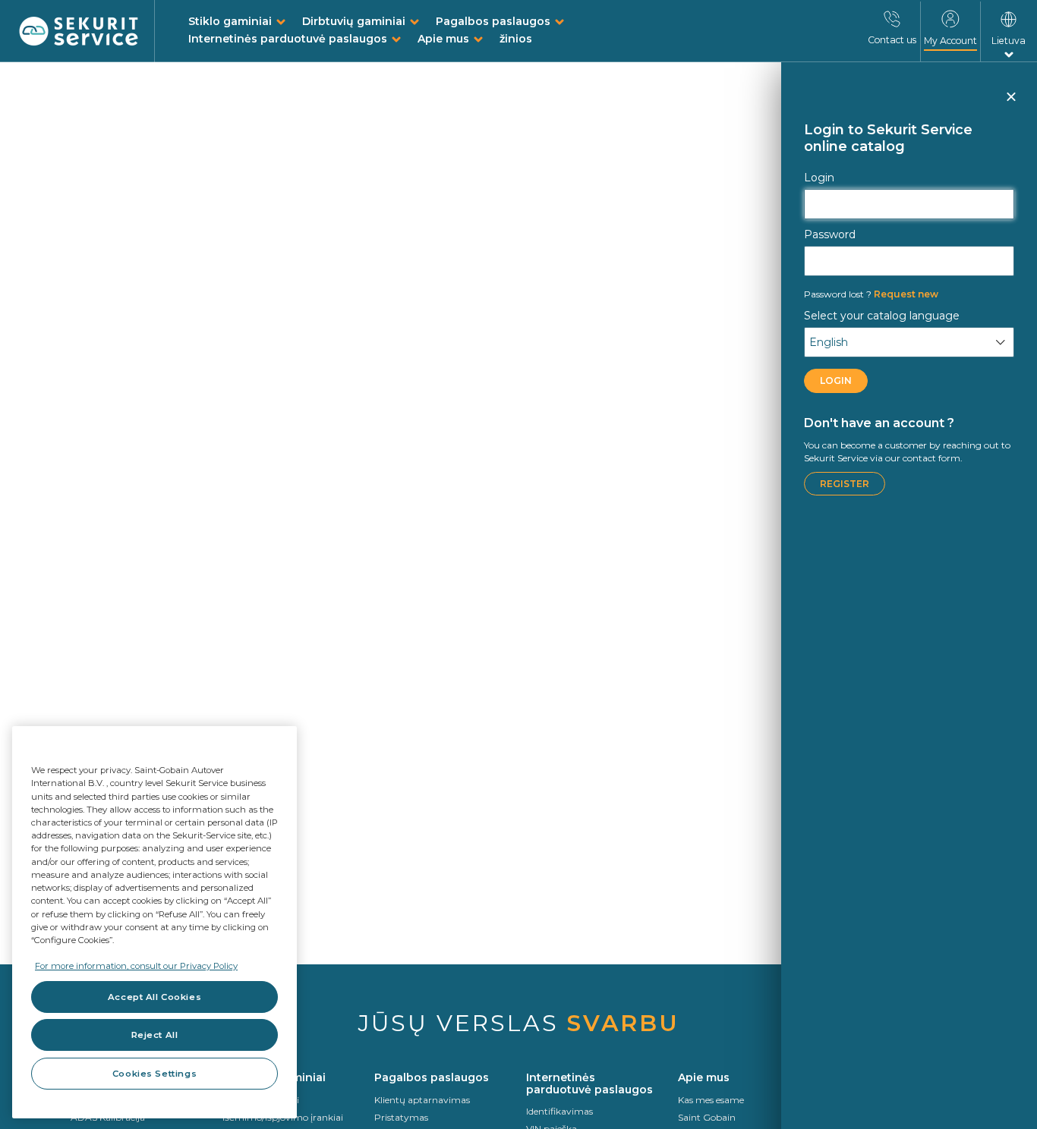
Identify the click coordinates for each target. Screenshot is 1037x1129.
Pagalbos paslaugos (493, 21)
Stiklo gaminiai (230, 21)
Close (1010, 103)
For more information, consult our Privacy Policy (136, 966)
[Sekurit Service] (79, 32)
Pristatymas (401, 1117)
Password (830, 234)
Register (844, 483)
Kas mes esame (711, 1099)
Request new (871, 294)
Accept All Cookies (154, 997)
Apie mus (443, 39)
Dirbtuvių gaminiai (353, 21)
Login (819, 177)
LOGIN (836, 380)
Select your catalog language (882, 315)
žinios (516, 39)
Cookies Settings (154, 1073)
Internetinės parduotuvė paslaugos (287, 39)
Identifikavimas (559, 1111)
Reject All (154, 1035)
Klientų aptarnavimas (422, 1099)
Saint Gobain (707, 1117)
